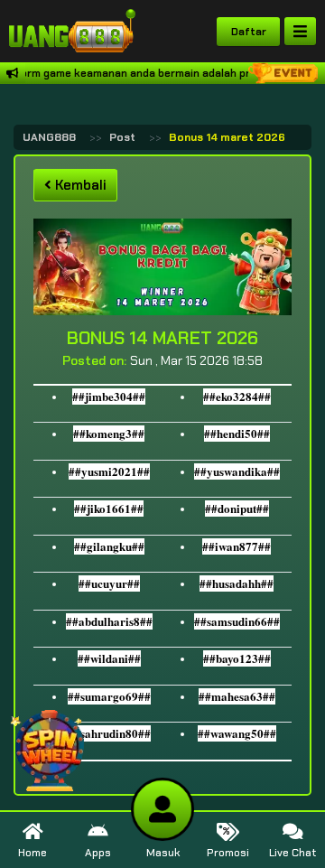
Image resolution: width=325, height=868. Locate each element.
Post (122, 137)
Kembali (79, 185)
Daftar (248, 31)
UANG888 (49, 137)
